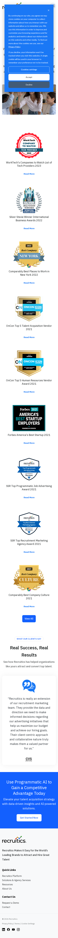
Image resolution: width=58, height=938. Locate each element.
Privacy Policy (14, 47)
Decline (29, 84)
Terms (17, 923)
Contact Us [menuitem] (8, 896)
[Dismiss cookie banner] (49, 10)
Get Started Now (29, 817)
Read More (29, 173)
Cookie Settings (28, 923)
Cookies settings (29, 69)
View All (29, 618)
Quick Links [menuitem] (9, 870)
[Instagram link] (3, 929)
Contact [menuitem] (6, 907)
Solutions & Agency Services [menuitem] (16, 880)
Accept (29, 77)
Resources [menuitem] (7, 884)
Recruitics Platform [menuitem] (12, 876)
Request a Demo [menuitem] (10, 902)
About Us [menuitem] (7, 888)
